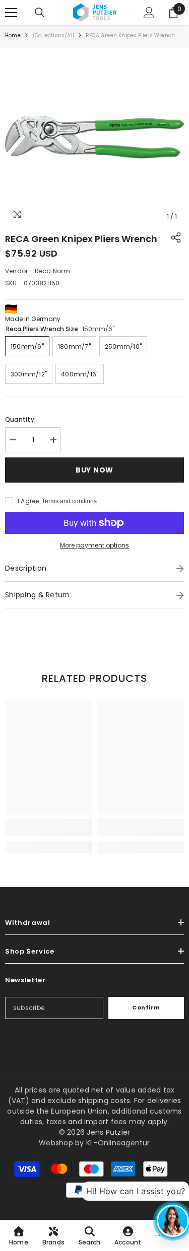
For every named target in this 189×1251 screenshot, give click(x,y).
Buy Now (94, 470)
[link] (48, 830)
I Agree (28, 501)
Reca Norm (52, 271)
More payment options (94, 545)
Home (13, 35)
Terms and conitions (69, 501)
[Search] (40, 13)
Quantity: (20, 419)
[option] (94, 137)
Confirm (146, 1007)
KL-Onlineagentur (118, 1143)
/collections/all (53, 35)
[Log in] (149, 12)
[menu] (11, 13)
